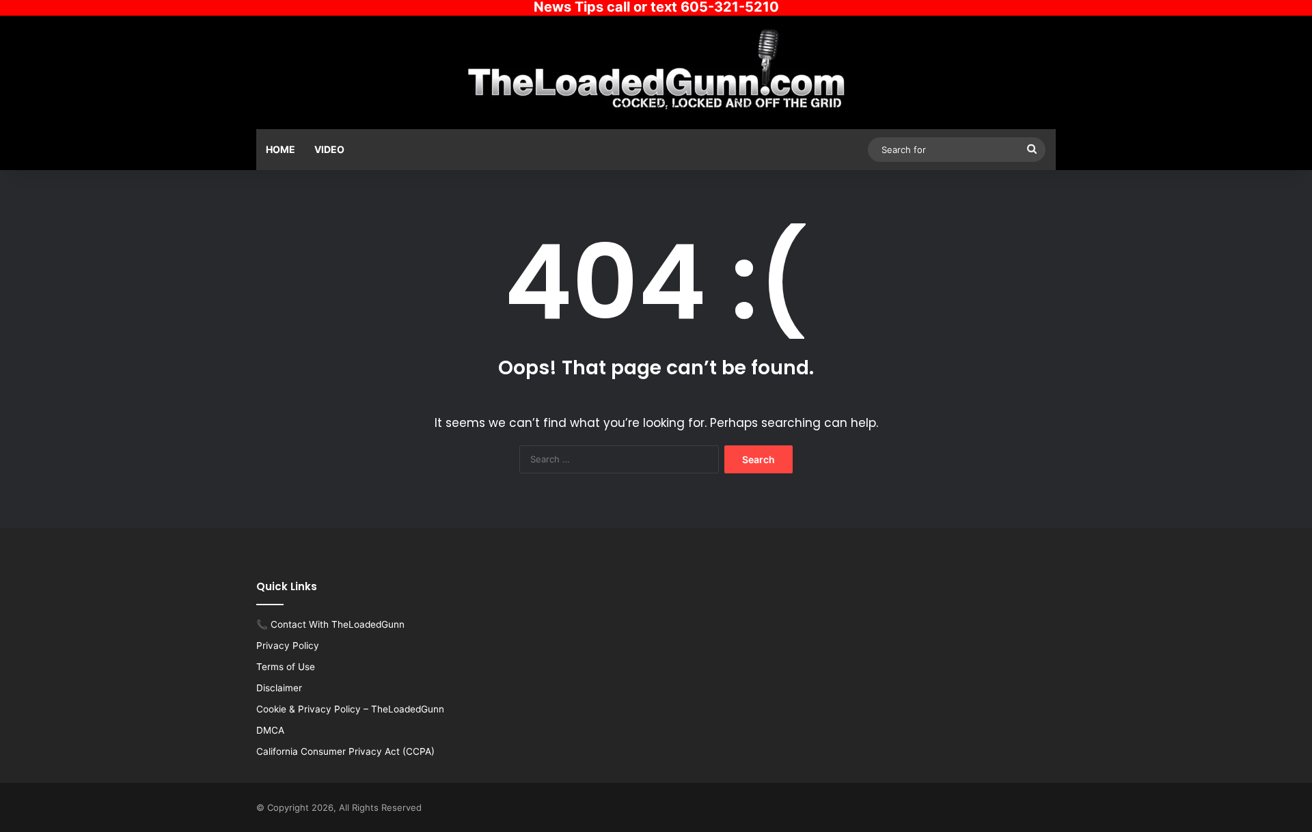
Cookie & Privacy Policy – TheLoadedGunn (350, 709)
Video (329, 149)
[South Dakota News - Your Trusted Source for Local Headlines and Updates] (656, 70)
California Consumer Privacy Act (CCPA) (345, 751)
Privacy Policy (287, 645)
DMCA (270, 730)
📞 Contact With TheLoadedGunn (330, 624)
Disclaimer (279, 687)
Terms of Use (285, 666)
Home (280, 149)
